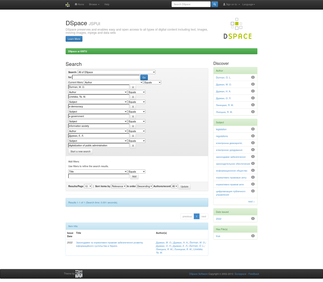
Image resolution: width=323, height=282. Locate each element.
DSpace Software (198, 273)
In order (131, 186)
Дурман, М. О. (164, 242)
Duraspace (240, 273)
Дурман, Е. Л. (180, 245)
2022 (218, 218)
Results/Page (75, 186)
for (69, 77)
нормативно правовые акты (231, 177)
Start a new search (80, 151)
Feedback (253, 273)
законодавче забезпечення (231, 156)
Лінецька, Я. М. (164, 249)
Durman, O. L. (196, 245)
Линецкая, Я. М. (183, 249)
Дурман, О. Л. (163, 245)
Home (80, 4)
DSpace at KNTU (77, 51)
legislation (221, 129)
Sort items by (102, 186)
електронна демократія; (229, 143)
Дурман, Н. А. (180, 242)
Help (106, 4)
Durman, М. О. (197, 242)
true (218, 236)
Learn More (74, 38)
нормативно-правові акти (230, 184)
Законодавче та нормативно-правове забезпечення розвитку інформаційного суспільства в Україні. (109, 244)
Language (247, 4)
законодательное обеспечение (233, 163)
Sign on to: (231, 4)
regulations (222, 136)
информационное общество (231, 170)
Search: (72, 72)
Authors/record (162, 186)
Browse (93, 4)
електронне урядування (229, 149)
